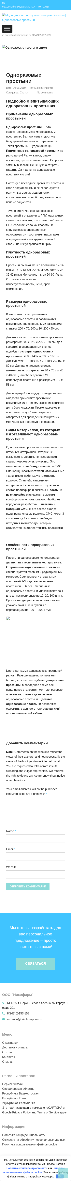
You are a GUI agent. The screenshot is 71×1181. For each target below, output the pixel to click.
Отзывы (7, 1061)
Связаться (35, 963)
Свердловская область (18, 1088)
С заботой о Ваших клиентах (18, 7)
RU (3, 3)
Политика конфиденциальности (23, 1135)
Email (10, 849)
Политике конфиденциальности (27, 1168)
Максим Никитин (44, 87)
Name (11, 831)
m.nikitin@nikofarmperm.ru (24, 1019)
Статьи (24, 92)
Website (11, 867)
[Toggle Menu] (7, 28)
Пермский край (12, 1084)
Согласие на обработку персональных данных (33, 1139)
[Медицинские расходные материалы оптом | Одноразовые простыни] (35, 18)
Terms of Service (48, 1112)
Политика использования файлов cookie (29, 1144)
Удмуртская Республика (18, 1103)
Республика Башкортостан (20, 1093)
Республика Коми (14, 1098)
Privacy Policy (21, 1112)
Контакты (43, 7)
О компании (10, 1042)
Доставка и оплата (14, 1047)
